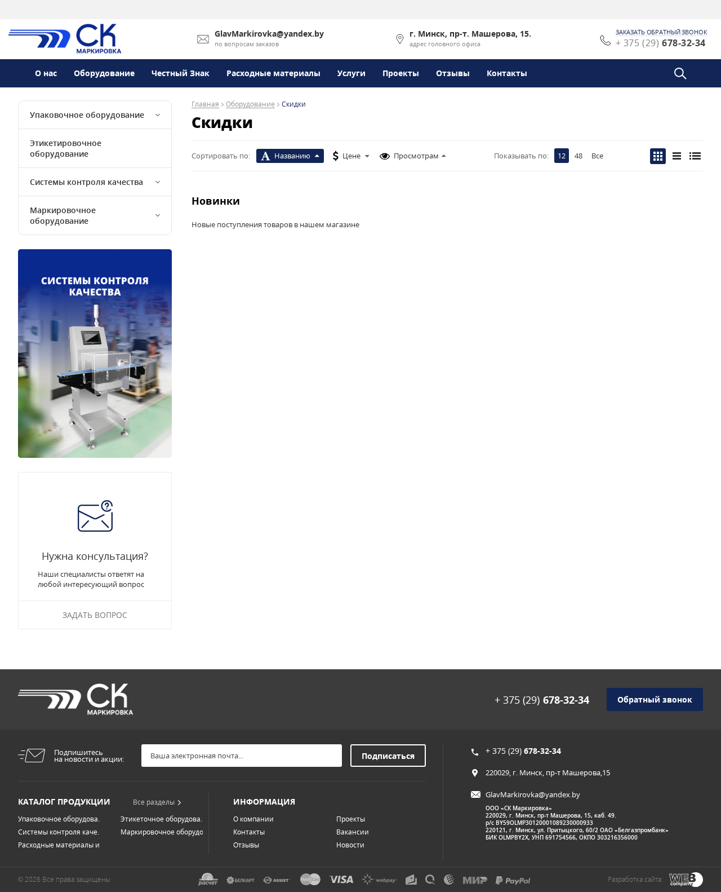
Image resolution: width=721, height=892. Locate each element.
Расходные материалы (273, 73)
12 (562, 156)
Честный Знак (181, 73)
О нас (46, 73)
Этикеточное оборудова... (163, 819)
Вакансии (352, 832)
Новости (350, 845)
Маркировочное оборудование (63, 215)
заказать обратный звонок (661, 32)
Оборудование (104, 73)
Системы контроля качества (86, 181)
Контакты (507, 73)
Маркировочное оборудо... (164, 832)
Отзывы (453, 73)
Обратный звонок (654, 699)
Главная (205, 104)
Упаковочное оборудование (87, 114)
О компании (253, 819)
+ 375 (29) (542, 699)
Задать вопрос (95, 615)
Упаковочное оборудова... (60, 819)
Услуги (351, 73)
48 (578, 156)
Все (597, 156)
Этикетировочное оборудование (65, 148)
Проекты (400, 73)
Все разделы (154, 802)
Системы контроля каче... (60, 832)
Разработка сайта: (635, 879)
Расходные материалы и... (61, 845)
